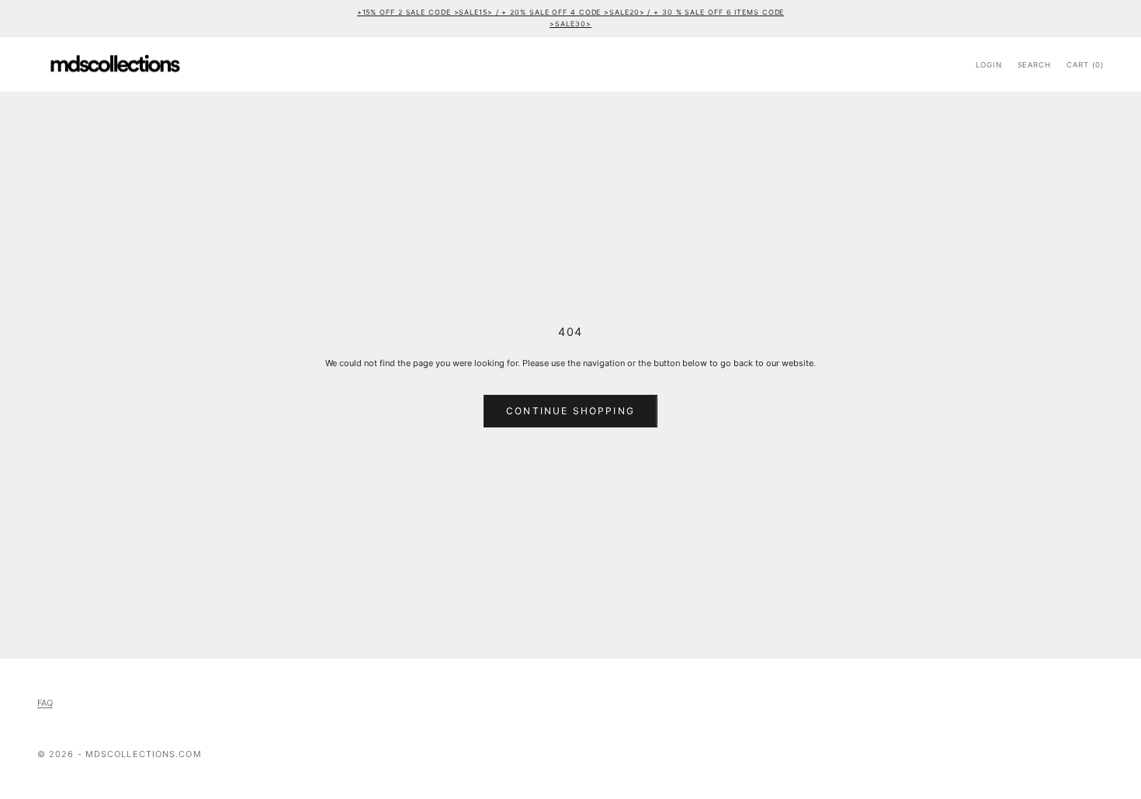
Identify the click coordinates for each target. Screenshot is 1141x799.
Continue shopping (570, 411)
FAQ (45, 702)
